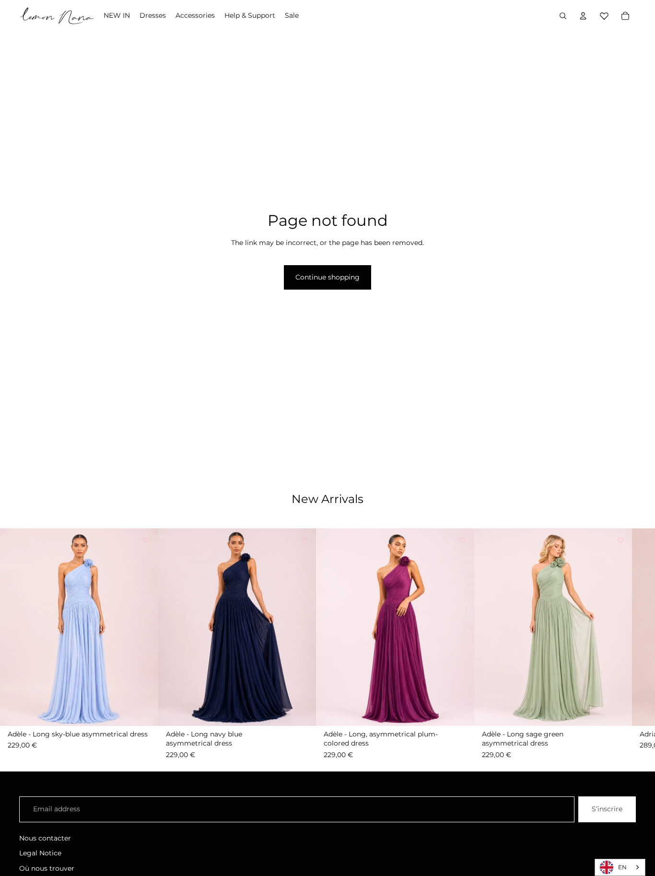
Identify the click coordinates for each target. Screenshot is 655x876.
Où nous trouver (46, 868)
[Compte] (583, 15)
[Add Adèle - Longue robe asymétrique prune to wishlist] (462, 540)
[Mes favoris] (604, 14)
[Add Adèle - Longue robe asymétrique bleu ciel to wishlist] (146, 540)
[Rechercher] (562, 15)
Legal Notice (40, 853)
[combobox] (620, 867)
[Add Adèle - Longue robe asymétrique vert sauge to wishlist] (620, 540)
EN (622, 867)
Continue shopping (327, 277)
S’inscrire (607, 809)
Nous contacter (45, 838)
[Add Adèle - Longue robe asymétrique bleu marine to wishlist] (304, 540)
